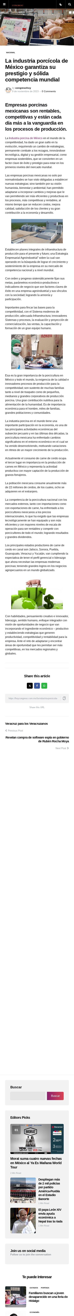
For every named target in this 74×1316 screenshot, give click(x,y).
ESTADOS (34, 1288)
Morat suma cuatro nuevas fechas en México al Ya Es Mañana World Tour (36, 1163)
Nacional (10, 53)
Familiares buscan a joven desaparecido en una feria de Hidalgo (48, 1297)
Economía (34, 1312)
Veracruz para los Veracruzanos (26, 723)
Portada (45, 1288)
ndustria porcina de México (26, 138)
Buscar (16, 1087)
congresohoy (23, 87)
